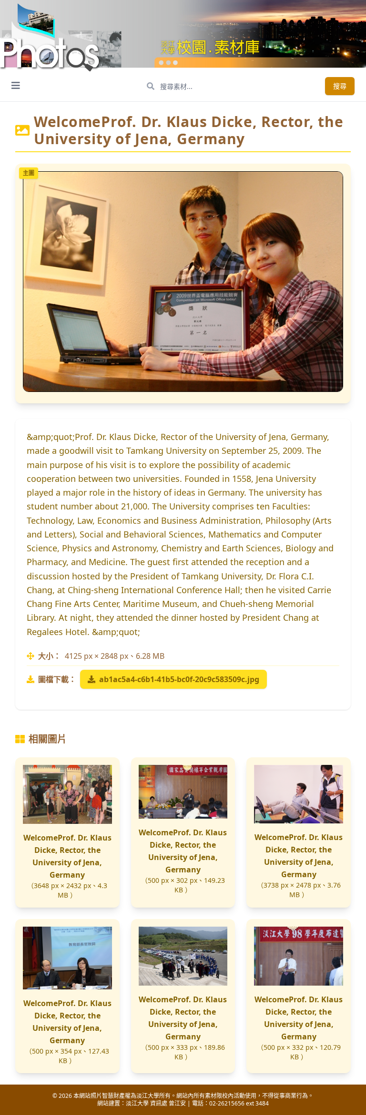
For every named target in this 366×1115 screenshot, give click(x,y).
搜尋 (339, 85)
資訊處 (158, 1103)
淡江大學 (137, 1103)
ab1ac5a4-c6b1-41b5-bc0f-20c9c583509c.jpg (179, 679)
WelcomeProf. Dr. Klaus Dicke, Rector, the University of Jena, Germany (67, 856)
